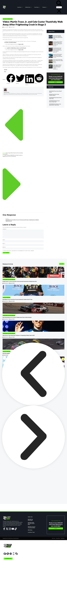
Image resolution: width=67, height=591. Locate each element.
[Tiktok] (15, 529)
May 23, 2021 (21, 44)
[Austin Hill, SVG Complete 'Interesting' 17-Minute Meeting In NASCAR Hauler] (50, 55)
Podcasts (44, 7)
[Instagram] (10, 529)
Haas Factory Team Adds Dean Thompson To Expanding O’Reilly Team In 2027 (19, 335)
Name (4, 239)
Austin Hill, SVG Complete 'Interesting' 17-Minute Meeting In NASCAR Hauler (57, 55)
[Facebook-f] (4, 529)
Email (4, 243)
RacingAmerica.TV (7, 581)
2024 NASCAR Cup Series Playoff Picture (55, 92)
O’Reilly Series (27, 7)
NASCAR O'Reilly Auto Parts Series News (9, 279)
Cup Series (19, 7)
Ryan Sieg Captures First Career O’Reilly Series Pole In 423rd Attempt (17, 317)
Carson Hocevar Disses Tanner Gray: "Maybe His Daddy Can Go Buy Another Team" (57, 37)
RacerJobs (6, 583)
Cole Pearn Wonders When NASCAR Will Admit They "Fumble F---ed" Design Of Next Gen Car (57, 43)
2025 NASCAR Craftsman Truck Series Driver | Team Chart (55, 105)
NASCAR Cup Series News (6, 297)
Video (5, 71)
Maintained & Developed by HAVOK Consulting (35, 538)
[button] (59, 3)
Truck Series (36, 7)
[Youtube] (13, 529)
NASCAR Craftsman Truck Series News (31, 527)
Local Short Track (31, 532)
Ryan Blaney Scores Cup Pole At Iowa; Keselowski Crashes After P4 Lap (17, 299)
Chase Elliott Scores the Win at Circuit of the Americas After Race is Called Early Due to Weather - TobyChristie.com (22, 220)
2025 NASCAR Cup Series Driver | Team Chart (55, 98)
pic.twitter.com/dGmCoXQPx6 (10, 42)
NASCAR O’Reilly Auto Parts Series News (31, 523)
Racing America (7, 579)
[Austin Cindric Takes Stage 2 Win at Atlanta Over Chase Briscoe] (50, 61)
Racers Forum (6, 588)
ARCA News (6, 571)
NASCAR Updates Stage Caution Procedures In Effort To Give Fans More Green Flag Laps (57, 49)
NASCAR (5, 69)
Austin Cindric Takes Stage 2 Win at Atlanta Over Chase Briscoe (58, 60)
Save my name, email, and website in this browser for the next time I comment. (18, 250)
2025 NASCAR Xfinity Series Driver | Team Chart (54, 101)
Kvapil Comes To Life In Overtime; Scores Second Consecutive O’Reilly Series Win (20, 281)
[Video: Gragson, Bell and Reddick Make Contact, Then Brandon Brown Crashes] (50, 66)
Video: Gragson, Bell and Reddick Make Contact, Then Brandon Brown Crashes (57, 66)
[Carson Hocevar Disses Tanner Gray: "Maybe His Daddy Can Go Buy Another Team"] (50, 37)
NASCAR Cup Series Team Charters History (54, 95)
